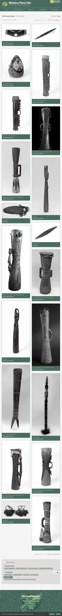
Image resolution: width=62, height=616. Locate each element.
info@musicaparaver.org (32, 601)
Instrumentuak (18, 9)
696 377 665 (32, 606)
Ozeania (8, 577)
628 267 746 (31, 603)
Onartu (52, 614)
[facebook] (29, 608)
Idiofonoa (32, 568)
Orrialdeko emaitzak (7, 19)
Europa (34, 575)
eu (52, 1)
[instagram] (32, 608)
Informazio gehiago (39, 614)
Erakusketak (42, 9)
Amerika (17, 575)
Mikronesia (23, 579)
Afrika (7, 575)
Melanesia (15, 579)
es (55, 1)
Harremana (54, 9)
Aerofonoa (9, 568)
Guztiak (54, 572)
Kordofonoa (21, 568)
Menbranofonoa (45, 568)
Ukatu (58, 614)
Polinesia (31, 579)
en (58, 1)
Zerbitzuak (31, 9)
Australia (7, 579)
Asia (25, 575)
